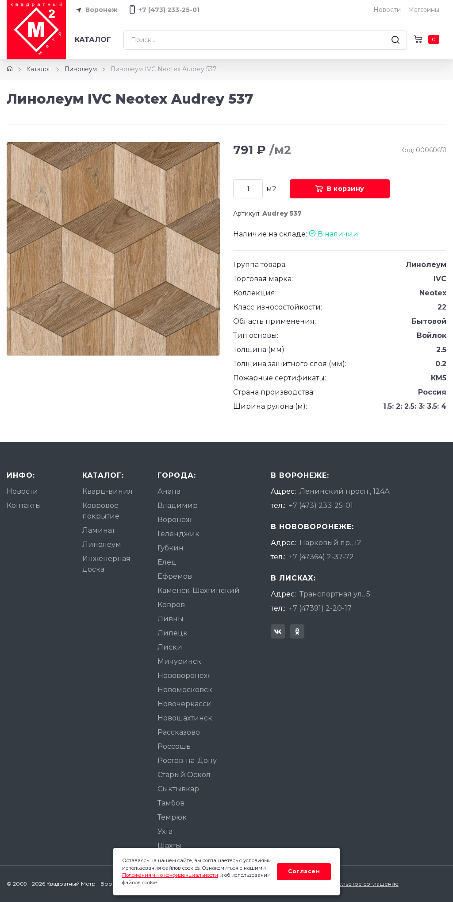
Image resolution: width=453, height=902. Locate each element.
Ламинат (98, 530)
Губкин (170, 548)
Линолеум (80, 69)
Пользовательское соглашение (354, 883)
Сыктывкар (178, 789)
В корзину (346, 189)
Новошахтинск (184, 718)
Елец (167, 562)
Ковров (171, 604)
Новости (387, 10)
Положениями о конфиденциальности (170, 875)
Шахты (169, 845)
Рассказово (178, 732)
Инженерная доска (106, 563)
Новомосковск (184, 689)
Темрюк (172, 817)
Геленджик (178, 534)
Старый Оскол (184, 774)
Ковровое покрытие (100, 510)
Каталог (93, 39)
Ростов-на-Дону (187, 760)
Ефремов (174, 576)
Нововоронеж (183, 675)
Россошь (174, 746)
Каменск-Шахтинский (198, 590)
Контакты (24, 505)
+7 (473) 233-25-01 (321, 505)
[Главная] (10, 69)
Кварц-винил (107, 491)
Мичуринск (179, 661)
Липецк (172, 633)
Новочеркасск (184, 704)
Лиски (169, 647)
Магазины (423, 10)
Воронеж (100, 10)
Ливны (170, 619)
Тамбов (170, 803)
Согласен (304, 871)
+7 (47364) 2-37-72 (321, 557)
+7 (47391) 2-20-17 (320, 608)
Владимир (177, 505)
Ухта (165, 831)
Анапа (168, 491)
